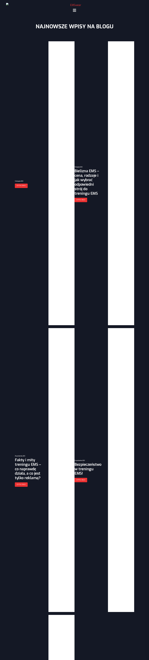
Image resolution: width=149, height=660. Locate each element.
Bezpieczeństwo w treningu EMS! (87, 469)
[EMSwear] (74, 5)
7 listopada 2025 (78, 167)
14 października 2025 (79, 460)
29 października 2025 (20, 456)
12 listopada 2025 (19, 181)
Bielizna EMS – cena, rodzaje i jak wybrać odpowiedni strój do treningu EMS (86, 182)
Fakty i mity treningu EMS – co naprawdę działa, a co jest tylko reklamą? (28, 468)
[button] (21, 186)
